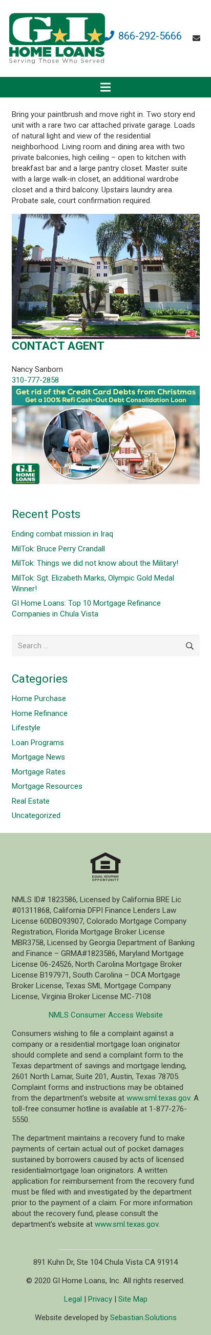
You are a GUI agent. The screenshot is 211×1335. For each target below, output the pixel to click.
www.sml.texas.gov (158, 1098)
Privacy (100, 1299)
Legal (73, 1299)
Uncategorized (36, 815)
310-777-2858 (35, 380)
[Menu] (105, 87)
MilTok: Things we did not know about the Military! (95, 563)
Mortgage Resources (47, 786)
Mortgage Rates (39, 771)
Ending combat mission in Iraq (62, 534)
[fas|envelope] (198, 38)
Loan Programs (38, 742)
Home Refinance (40, 713)
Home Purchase (39, 698)
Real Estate (31, 801)
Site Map (132, 1299)
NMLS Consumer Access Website (106, 1015)
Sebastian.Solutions (143, 1317)
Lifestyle (26, 727)
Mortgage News (38, 757)
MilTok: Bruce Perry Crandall (58, 548)
